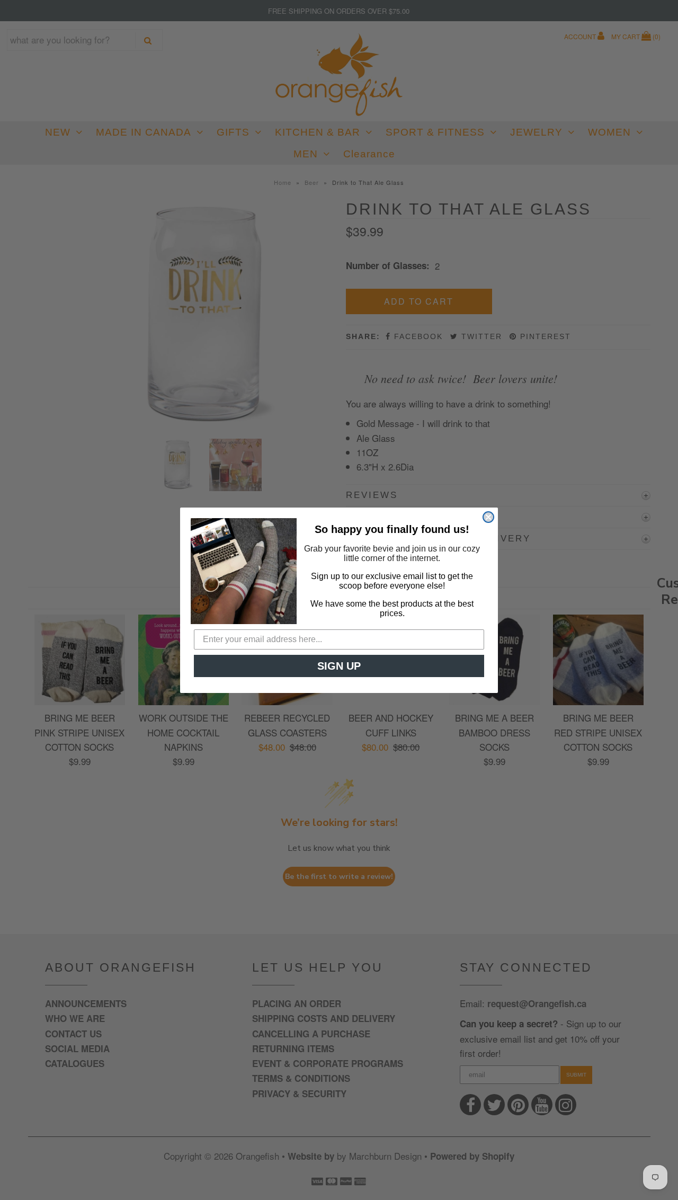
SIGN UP (339, 666)
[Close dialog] (488, 517)
